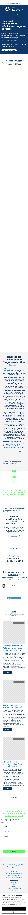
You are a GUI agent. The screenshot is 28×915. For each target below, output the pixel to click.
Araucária (10, 444)
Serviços (14, 886)
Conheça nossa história (14, 452)
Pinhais (5, 447)
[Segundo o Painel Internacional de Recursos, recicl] (14, 595)
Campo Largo (18, 444)
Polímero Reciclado (14, 875)
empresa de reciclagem (11, 370)
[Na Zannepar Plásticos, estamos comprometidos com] (14, 591)
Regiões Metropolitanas (14, 888)
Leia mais (7, 672)
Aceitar (14, 908)
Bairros (14, 890)
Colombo (6, 446)
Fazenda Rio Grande (15, 446)
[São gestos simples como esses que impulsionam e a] (14, 589)
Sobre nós (14, 882)
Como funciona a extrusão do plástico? (12, 706)
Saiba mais (18, 904)
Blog (14, 884)
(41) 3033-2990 (15, 3)
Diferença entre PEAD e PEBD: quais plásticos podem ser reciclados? (13, 648)
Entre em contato (9, 50)
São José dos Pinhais (14, 447)
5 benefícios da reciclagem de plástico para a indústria (13, 764)
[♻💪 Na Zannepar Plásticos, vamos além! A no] (14, 593)
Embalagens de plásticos (14, 873)
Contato (16, 15)
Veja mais (14, 797)
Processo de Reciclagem (14, 877)
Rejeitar (14, 912)
